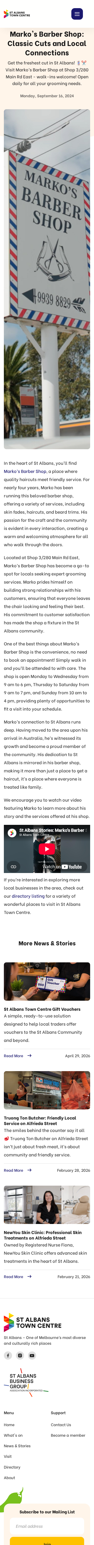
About (9, 1477)
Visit (8, 1456)
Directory (12, 1467)
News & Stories (17, 1445)
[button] (77, 14)
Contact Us (61, 1424)
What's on (13, 1435)
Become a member (68, 1435)
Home (9, 1424)
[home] (17, 13)
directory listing (28, 895)
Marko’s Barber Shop (25, 471)
